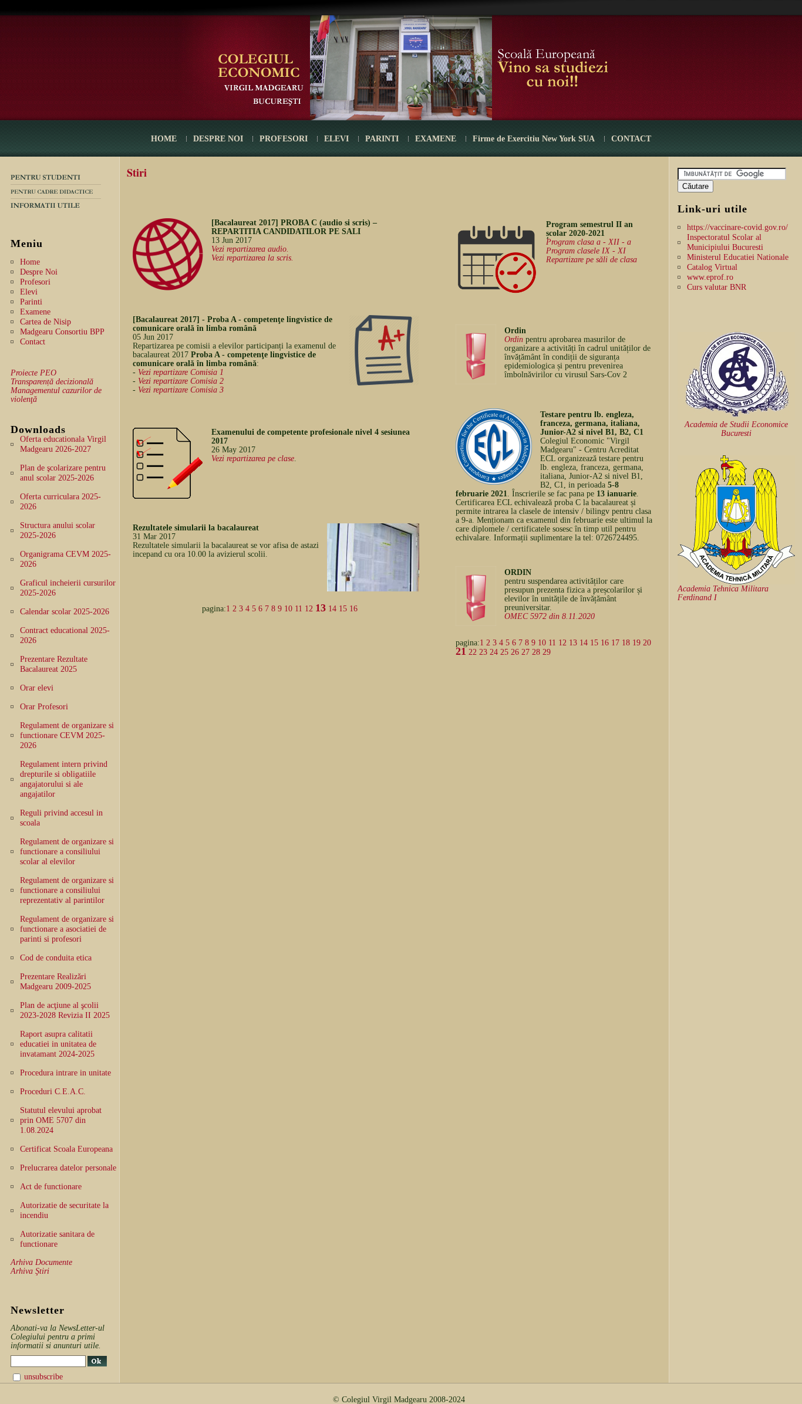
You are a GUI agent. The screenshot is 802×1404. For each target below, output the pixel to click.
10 (288, 608)
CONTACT (631, 138)
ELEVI (336, 138)
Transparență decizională (52, 381)
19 (636, 642)
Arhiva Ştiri (30, 1271)
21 (461, 651)
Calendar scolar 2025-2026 (64, 611)
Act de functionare (51, 1186)
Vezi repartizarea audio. (250, 249)
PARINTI (382, 138)
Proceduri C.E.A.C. (53, 1091)
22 (473, 652)
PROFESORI (284, 138)
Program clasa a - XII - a (588, 242)
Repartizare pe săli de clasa (591, 259)
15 (343, 608)
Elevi (29, 291)
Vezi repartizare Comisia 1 (181, 372)
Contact (32, 341)
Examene (35, 311)
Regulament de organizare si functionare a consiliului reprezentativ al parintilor (67, 890)
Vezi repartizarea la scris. (252, 257)
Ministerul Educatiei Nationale (737, 257)
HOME (164, 138)
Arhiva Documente (41, 1262)
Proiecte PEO (33, 372)
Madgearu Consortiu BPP (62, 331)
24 (494, 652)
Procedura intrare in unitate (65, 1072)
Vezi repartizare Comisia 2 (181, 381)
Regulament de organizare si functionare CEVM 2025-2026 (67, 735)
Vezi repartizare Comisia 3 (181, 389)
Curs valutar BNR (716, 287)
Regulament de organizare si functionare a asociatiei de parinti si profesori (67, 929)
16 (353, 608)
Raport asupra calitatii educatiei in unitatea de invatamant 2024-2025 (58, 1044)
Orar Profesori (44, 706)
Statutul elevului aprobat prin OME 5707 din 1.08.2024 (61, 1120)
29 (546, 652)
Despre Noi (39, 272)
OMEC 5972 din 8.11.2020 (549, 616)
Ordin (513, 339)
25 (504, 652)
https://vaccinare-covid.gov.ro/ (737, 227)
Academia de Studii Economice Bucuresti (736, 429)
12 (309, 608)
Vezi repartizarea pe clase (252, 458)
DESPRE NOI (218, 138)
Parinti (31, 301)
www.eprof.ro (710, 277)
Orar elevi (36, 688)
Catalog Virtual (712, 267)
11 (298, 608)
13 (320, 608)
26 (515, 652)
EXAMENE (435, 138)
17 (615, 642)
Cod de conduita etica (56, 957)
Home (30, 262)
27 (525, 652)
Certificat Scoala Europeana (66, 1149)
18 (626, 642)
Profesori (35, 282)
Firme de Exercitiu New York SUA (534, 138)
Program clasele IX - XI (586, 250)
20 (647, 642)
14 (332, 608)
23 (483, 652)
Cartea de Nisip (45, 321)
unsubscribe (43, 1376)
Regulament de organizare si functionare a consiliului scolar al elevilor (67, 851)
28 (536, 652)
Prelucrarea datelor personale (68, 1167)
